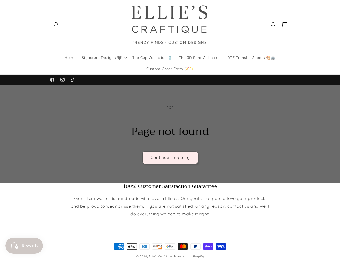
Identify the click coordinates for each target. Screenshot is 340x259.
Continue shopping (170, 157)
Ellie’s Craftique (161, 256)
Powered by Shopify (188, 256)
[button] (56, 25)
